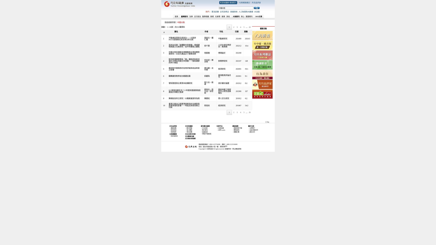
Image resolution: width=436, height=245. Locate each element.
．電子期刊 (204, 130)
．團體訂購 (235, 132)
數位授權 (189, 128)
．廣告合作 (251, 132)
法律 (191, 16)
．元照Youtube (221, 130)
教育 (223, 16)
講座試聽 (173, 128)
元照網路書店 (244, 3)
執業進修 (173, 132)
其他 (228, 16)
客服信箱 (222, 146)
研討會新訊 (174, 136)
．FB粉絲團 (220, 128)
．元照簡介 (251, 128)
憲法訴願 (215, 12)
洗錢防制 (233, 12)
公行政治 (197, 16)
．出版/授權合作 (253, 130)
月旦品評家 (256, 3)
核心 (242, 16)
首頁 (176, 16)
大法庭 (257, 12)
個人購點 (189, 130)
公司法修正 (224, 12)
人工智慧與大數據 (246, 12)
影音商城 (173, 130)
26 (250, 27)
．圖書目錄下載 (237, 128)
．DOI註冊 (204, 128)
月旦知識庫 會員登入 (228, 3)
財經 (212, 16)
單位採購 (189, 132)
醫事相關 (205, 16)
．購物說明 (235, 130)
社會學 (217, 16)
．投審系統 (204, 132)
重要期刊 (249, 16)
